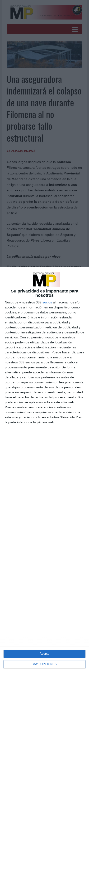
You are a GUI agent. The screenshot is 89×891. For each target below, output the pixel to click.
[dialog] (44, 579)
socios (47, 302)
